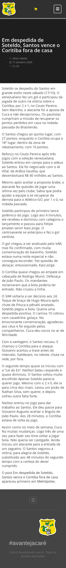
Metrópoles (46, 481)
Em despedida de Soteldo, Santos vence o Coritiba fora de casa (30, 474)
